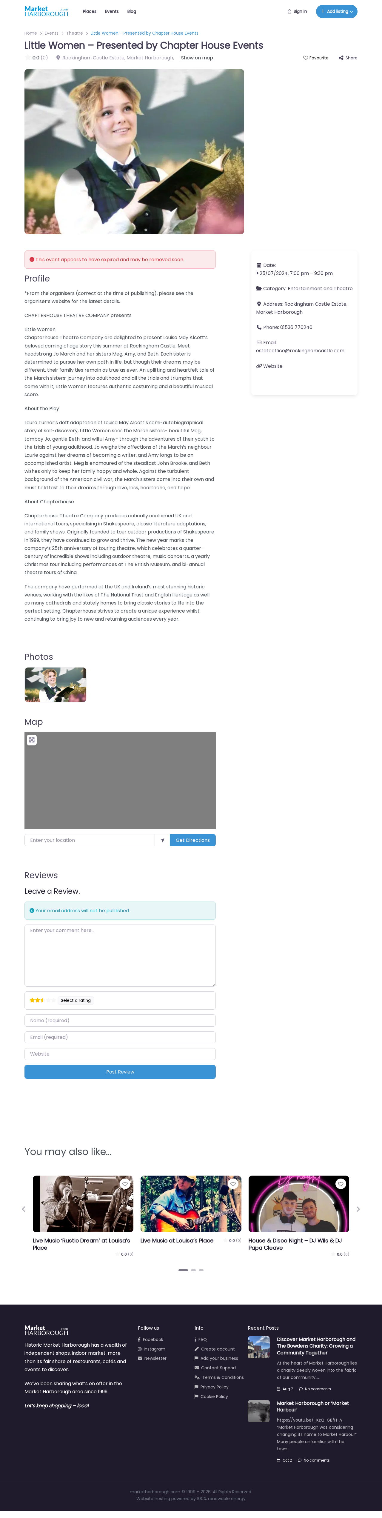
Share (352, 58)
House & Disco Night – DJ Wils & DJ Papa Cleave (295, 1244)
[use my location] (162, 840)
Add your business (219, 1358)
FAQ (202, 1339)
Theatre (74, 33)
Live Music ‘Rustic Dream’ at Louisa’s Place (81, 1244)
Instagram (154, 1349)
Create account (218, 1349)
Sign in (300, 11)
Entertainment (305, 288)
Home (30, 33)
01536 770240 (296, 327)
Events (112, 11)
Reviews (41, 875)
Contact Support (218, 1368)
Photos (38, 657)
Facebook (153, 1339)
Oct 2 (287, 1460)
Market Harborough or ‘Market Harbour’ (313, 1406)
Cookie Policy (214, 1396)
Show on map (197, 57)
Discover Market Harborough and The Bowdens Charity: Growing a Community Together (316, 1346)
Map (33, 722)
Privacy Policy (215, 1387)
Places (89, 11)
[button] (24, 1209)
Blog (131, 11)
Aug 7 (288, 1388)
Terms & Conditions (223, 1377)
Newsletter (155, 1358)
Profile (37, 278)
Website (273, 366)
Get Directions (193, 840)
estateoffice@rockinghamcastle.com (300, 350)
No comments (318, 1388)
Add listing (337, 11)
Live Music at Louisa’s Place (177, 1240)
